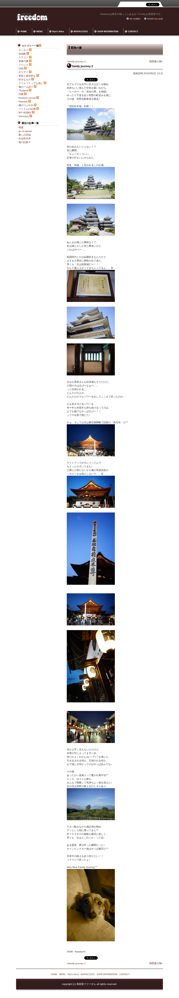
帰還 (21, 127)
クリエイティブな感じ (31, 83)
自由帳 (22, 53)
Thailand (23, 90)
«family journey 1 (76, 61)
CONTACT (133, 31)
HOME (23, 31)
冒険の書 (23, 61)
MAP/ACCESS (81, 31)
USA (21, 68)
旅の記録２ (25, 142)
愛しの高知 (25, 134)
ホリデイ (23, 72)
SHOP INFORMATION (107, 31)
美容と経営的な (27, 75)
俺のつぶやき (26, 105)
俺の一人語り (26, 86)
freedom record (27, 97)
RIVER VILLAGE (155, 19)
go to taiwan (25, 131)
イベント (23, 64)
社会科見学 (25, 138)
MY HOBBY (135, 19)
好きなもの (25, 79)
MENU (39, 31)
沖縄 (21, 94)
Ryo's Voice (58, 31)
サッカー (23, 50)
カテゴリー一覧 (30, 45)
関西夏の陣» (156, 61)
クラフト (23, 57)
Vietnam (23, 101)
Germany (24, 116)
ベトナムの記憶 (27, 108)
